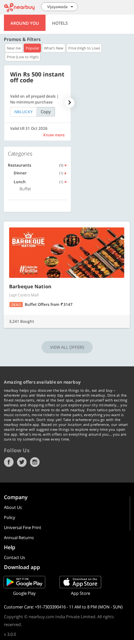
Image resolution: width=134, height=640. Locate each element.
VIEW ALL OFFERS (67, 347)
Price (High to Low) (84, 48)
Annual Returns (19, 537)
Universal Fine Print (22, 527)
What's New (53, 48)
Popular (32, 48)
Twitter (22, 462)
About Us (13, 507)
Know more (54, 135)
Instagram (35, 462)
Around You (24, 23)
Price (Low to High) (22, 56)
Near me (14, 48)
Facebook (9, 462)
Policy (9, 517)
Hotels (60, 23)
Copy (46, 112)
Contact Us (14, 557)
